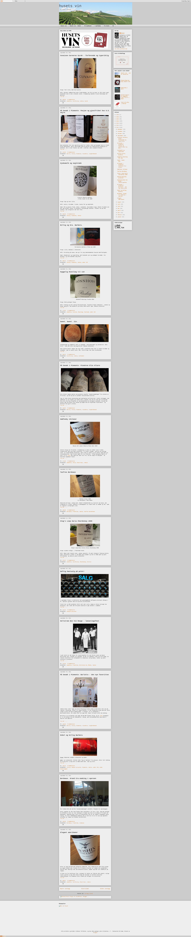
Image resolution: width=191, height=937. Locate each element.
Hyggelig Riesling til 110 (72, 272)
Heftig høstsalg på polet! (72, 571)
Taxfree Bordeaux (68, 472)
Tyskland (86, 312)
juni (119, 206)
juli (119, 204)
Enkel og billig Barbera (71, 735)
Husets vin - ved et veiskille (125, 73)
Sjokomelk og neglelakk (71, 163)
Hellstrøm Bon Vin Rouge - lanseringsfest (79, 621)
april (119, 210)
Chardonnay (83, 561)
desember (120, 129)
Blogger (95, 932)
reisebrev (85, 153)
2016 (117, 116)
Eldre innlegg (105, 888)
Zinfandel (81, 356)
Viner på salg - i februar (125, 103)
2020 (117, 114)
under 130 (85, 262)
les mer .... (63, 96)
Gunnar (123, 33)
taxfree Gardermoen (89, 511)
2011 (117, 127)
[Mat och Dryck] (63, 906)
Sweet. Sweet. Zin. (69, 322)
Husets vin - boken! (75, 25)
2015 (117, 119)
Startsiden (85, 888)
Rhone (89, 665)
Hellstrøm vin (83, 665)
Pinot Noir (80, 462)
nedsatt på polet (71, 611)
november (120, 131)
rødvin (81, 101)
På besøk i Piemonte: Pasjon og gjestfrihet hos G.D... (122, 146)
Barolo (68, 153)
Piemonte (78, 153)
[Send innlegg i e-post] (63, 102)
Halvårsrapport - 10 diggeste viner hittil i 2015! (125, 96)
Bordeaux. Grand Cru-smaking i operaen (78, 778)
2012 (117, 125)
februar (120, 214)
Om (113, 25)
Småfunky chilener (68, 419)
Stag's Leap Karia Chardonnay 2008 (76, 521)
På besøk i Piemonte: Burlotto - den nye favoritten (84, 675)
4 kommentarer (71, 510)
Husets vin (64, 25)
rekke (101, 715)
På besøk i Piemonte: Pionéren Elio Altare (80, 365)
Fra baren (106, 25)
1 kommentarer (71, 310)
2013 (117, 123)
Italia (73, 153)
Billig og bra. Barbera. (71, 225)
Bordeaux (69, 511)
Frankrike (75, 511)
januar (120, 216)
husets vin (70, 6)
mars (119, 212)
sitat (68, 455)
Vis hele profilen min (121, 48)
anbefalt (69, 101)
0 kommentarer (71, 99)
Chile (74, 462)
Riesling (80, 312)
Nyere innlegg (65, 888)
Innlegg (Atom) (88, 893)
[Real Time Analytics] (3, 936)
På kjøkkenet (88, 25)
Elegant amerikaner (69, 832)
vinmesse (81, 823)
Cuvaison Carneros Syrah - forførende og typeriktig (84, 56)
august (120, 202)
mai (119, 208)
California (76, 101)
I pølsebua (98, 25)
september (121, 135)
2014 (117, 121)
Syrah (86, 101)
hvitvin (75, 312)
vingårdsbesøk (93, 153)
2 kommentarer (71, 461)
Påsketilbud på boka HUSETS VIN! (125, 81)
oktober (120, 133)
